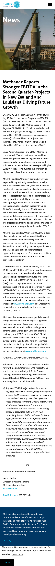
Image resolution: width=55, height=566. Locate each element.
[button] (50, 4)
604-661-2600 (10, 488)
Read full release (11, 495)
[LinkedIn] (4, 541)
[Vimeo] (10, 541)
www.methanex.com (23, 303)
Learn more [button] (17, 554)
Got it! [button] (7, 562)
